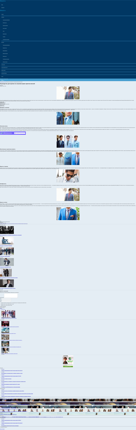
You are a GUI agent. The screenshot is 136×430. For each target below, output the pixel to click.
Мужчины (2, 42)
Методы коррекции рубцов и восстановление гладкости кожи (9, 353)
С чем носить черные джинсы (5, 256)
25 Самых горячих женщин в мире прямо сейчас (8, 407)
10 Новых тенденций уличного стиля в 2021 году (8, 414)
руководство (6, 221)
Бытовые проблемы (4, 73)
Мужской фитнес (5, 50)
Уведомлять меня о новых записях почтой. (6, 305)
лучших (14, 416)
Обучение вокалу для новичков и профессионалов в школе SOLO (10, 326)
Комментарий (2, 297)
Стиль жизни (3, 64)
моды (25, 416)
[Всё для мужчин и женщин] (2, 1)
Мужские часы (5, 56)
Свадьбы (4, 36)
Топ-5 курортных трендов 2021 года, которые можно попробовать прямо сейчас (13, 411)
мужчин (1, 221)
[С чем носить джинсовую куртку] (7, 265)
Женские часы (5, 22)
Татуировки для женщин (6, 39)
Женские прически (5, 25)
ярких (9, 221)
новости (37, 416)
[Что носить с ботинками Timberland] (7, 244)
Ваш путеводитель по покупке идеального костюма (9, 277)
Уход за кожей (5, 28)
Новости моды (3, 70)
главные (4, 416)
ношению (3, 221)
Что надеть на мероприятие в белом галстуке (7, 288)
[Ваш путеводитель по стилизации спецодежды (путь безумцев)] (7, 233)
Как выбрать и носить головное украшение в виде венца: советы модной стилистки (14, 404)
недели (33, 416)
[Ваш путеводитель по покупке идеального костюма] (6, 276)
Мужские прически (5, 53)
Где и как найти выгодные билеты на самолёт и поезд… (8, 333)
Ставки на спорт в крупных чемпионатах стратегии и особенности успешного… (11, 340)
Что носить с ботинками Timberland (6, 245)
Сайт (0, 301)
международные (19, 416)
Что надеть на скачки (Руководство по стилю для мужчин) (9, 318)
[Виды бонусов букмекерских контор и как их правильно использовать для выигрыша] (5, 346)
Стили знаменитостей (4, 67)
